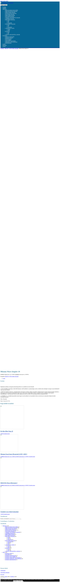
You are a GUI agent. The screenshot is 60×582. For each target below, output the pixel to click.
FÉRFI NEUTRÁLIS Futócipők (11, 11)
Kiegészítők (10, 22)
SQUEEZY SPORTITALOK (10, 555)
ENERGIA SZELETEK (9, 36)
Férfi (8, 20)
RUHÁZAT (7, 31)
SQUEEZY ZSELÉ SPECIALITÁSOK (12, 557)
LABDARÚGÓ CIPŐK (9, 28)
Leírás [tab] (4, 378)
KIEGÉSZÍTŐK (8, 43)
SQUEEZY (5, 35)
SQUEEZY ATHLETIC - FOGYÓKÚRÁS (13, 558)
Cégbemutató (2, 570)
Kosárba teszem (7, 433)
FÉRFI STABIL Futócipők (10, 12)
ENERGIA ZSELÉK (9, 37)
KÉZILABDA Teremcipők (10, 23)
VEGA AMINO (8, 39)
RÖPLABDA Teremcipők (10, 19)
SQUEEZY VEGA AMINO (10, 556)
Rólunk (4, 46)
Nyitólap (4, 7)
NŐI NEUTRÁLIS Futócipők (10, 13)
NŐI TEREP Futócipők (9, 16)
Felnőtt (9, 29)
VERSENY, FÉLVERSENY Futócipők (12, 17)
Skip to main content (4, 0)
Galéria (4, 44)
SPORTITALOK (8, 38)
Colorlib (5, 576)
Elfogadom (15, 580)
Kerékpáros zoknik (8, 553)
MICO (4, 552)
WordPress (12, 576)
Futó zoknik (7, 554)
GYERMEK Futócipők (9, 18)
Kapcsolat (5, 45)
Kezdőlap (2, 48)
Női (8, 21)
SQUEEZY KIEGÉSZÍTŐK (10, 559)
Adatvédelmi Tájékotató (4, 572)
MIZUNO (5, 9)
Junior (9, 30)
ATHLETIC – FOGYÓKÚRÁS (11, 41)
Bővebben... (20, 580)
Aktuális (4, 8)
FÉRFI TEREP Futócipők (10, 15)
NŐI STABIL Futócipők (9, 14)
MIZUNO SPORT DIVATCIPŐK (11, 10)
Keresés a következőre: (4, 518)
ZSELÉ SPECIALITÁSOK (10, 40)
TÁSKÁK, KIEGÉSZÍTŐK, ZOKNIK (12, 34)
